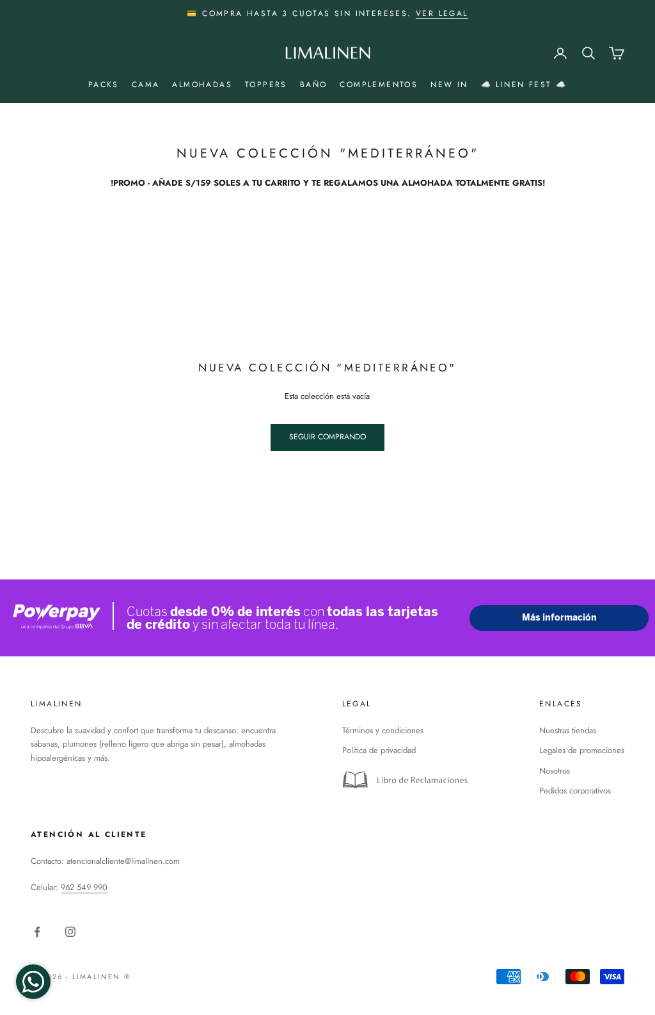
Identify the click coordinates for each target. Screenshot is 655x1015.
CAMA (146, 84)
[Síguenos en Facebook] (37, 931)
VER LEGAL (442, 13)
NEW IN (449, 84)
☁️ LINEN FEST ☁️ (524, 84)
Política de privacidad (379, 750)
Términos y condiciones (382, 730)
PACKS (103, 84)
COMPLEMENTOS (379, 84)
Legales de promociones (581, 750)
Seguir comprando (327, 437)
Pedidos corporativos (575, 790)
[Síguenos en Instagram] (70, 931)
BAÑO (314, 84)
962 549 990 (84, 887)
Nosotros (554, 771)
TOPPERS (266, 84)
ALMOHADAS (202, 84)
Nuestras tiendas (567, 730)
